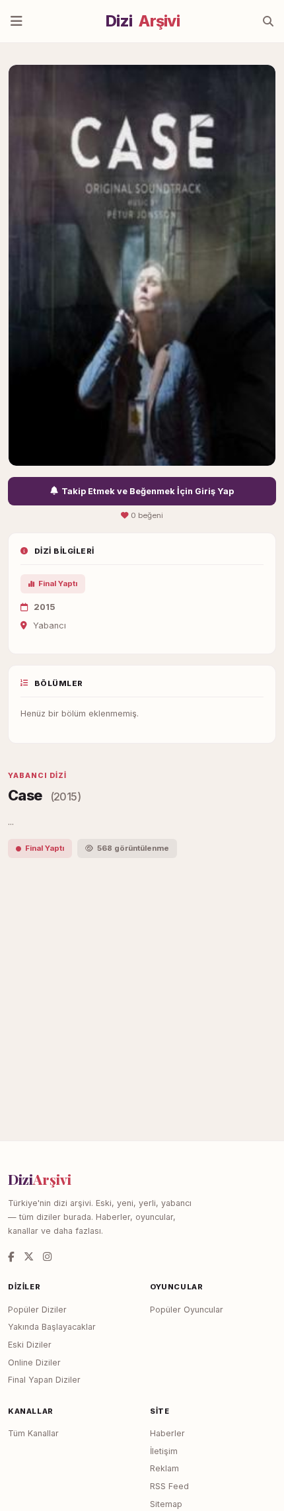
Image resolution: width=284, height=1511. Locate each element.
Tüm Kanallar (33, 1433)
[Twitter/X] (29, 1256)
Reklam (164, 1468)
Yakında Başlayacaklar (52, 1327)
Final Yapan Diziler (44, 1380)
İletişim (164, 1451)
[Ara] (268, 21)
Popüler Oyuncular (186, 1310)
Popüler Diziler (37, 1310)
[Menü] (16, 21)
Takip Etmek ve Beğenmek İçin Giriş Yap (147, 491)
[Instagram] (47, 1256)
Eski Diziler (30, 1345)
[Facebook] (11, 1256)
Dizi (143, 21)
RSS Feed (169, 1486)
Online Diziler (34, 1362)
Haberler (167, 1433)
